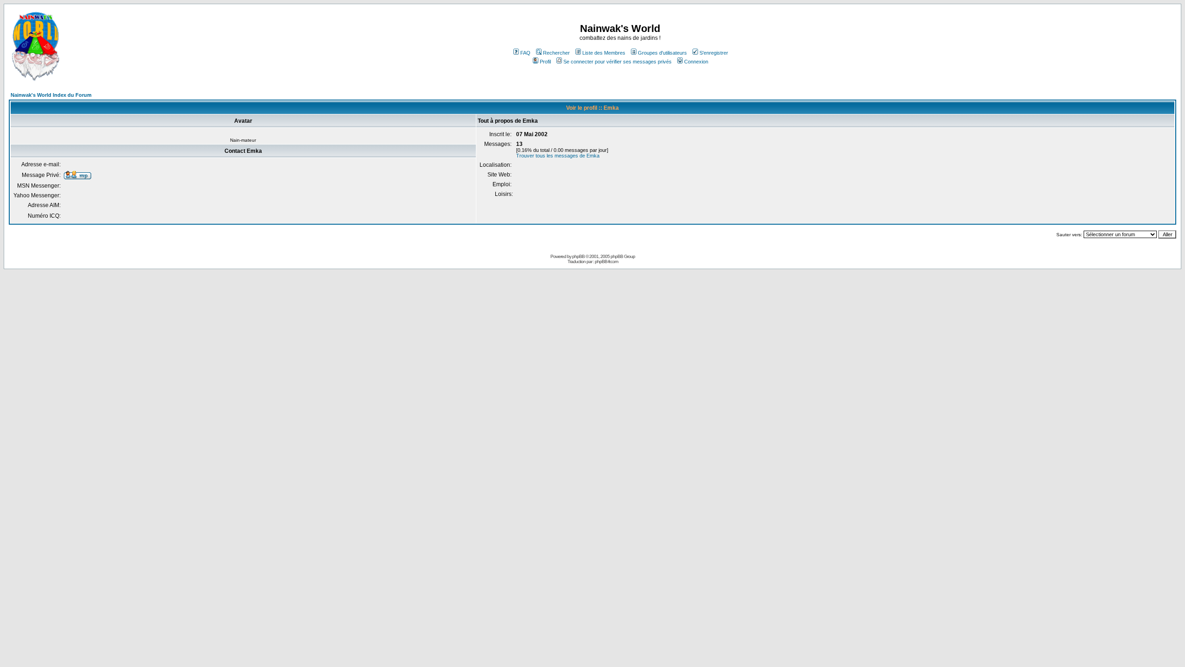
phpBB (578, 256)
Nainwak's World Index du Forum (51, 95)
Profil (545, 61)
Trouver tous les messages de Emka (557, 155)
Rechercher (556, 53)
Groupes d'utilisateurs (662, 53)
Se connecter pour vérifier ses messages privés (617, 61)
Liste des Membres (603, 53)
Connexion (696, 61)
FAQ (525, 53)
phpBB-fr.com (606, 261)
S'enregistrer (713, 53)
